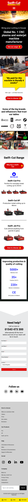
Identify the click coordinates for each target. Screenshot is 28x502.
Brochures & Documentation (8, 449)
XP (2, 433)
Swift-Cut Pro (14, 181)
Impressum (4, 480)
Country (3, 362)
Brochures (4, 421)
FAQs (2, 447)
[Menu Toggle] (14, 8)
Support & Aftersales (6, 452)
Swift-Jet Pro (14, 226)
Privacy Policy (5, 477)
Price (2, 416)
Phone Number (5, 357)
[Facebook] (11, 391)
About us (3, 472)
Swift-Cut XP (14, 200)
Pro (2, 430)
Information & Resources (7, 444)
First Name (4, 340)
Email (2, 351)
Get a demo (4, 419)
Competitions (4, 482)
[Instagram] (6, 391)
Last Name (4, 346)
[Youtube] (22, 391)
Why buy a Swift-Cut (6, 475)
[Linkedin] (17, 391)
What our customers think (7, 412)
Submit (14, 369)
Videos (3, 414)
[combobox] (10, 488)
